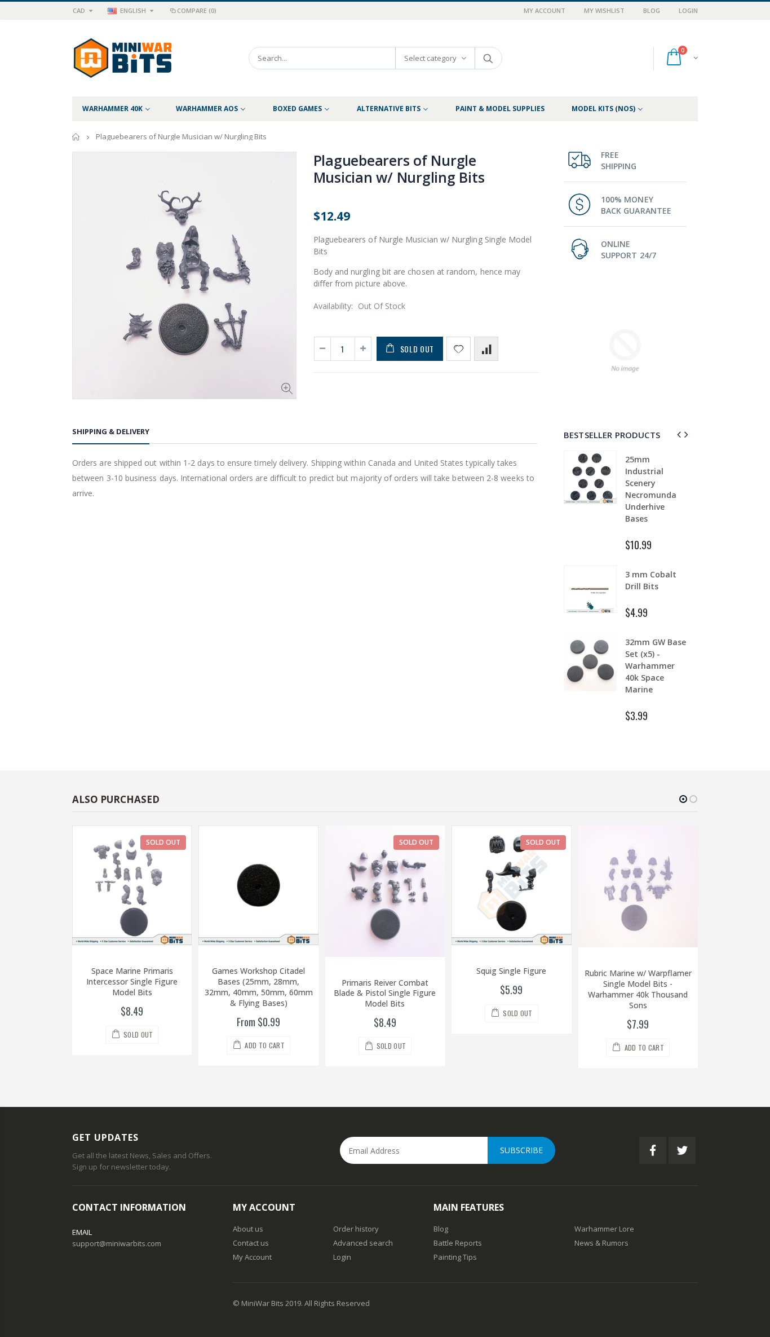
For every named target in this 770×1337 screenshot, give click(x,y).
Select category (430, 58)
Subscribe (521, 1150)
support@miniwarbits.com (116, 1243)
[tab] (110, 433)
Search (488, 58)
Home (76, 136)
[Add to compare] (486, 349)
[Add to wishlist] (458, 349)
